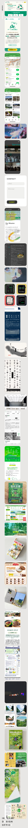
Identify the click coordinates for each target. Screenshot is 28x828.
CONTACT (2, 15)
